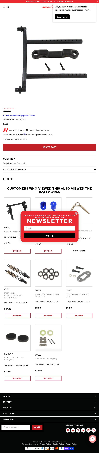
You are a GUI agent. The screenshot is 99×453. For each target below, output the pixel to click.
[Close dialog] (76, 213)
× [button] (94, 5)
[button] (92, 439)
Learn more (62, 17)
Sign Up (49, 235)
